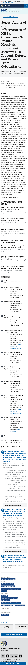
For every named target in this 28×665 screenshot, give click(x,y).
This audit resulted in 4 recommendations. (16, 346)
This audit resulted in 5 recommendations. (16, 411)
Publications (22, 626)
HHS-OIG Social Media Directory (11, 659)
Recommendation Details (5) (13, 551)
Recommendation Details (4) (13, 505)
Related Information (7, 627)
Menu (26, 5)
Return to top (5, 622)
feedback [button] (4, 12)
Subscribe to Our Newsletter (14, 634)
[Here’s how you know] (14, 2)
